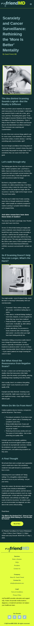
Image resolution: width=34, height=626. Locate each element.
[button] (30, 4)
